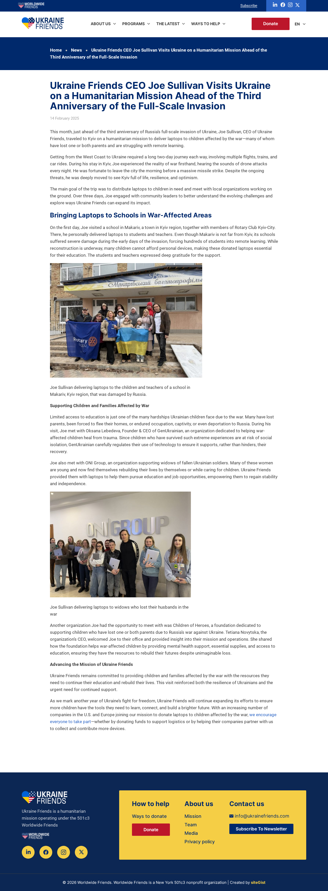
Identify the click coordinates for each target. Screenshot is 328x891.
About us (101, 23)
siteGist (258, 882)
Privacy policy (199, 841)
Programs (133, 23)
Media (191, 833)
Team (190, 824)
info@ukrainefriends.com (261, 816)
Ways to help (205, 23)
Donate (270, 23)
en (297, 24)
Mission (192, 816)
